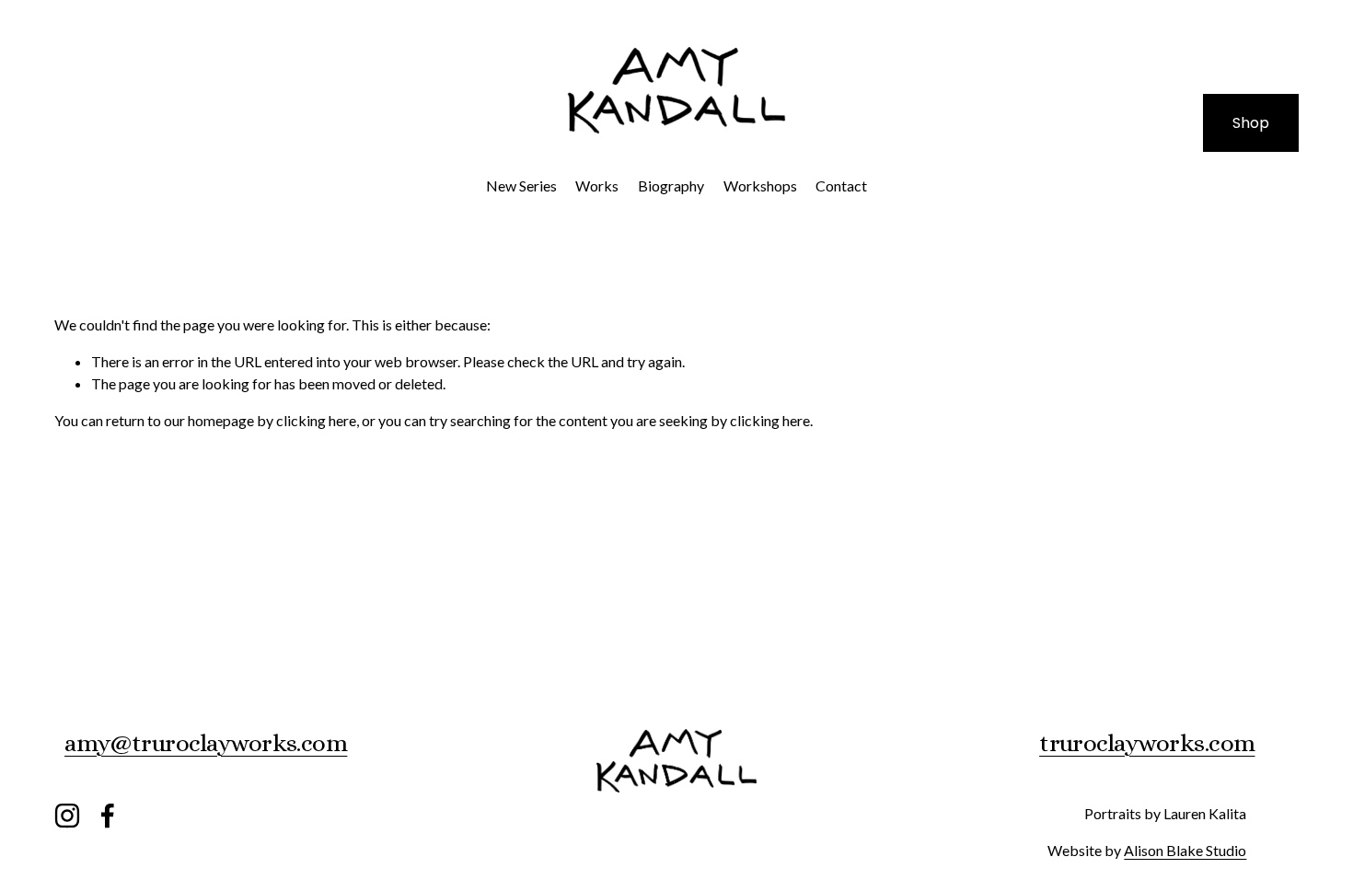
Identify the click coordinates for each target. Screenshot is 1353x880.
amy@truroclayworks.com (205, 743)
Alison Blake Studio (1185, 850)
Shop (1250, 122)
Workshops (760, 185)
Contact (841, 185)
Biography (671, 185)
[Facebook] (108, 815)
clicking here (316, 420)
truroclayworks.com (1147, 743)
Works (597, 185)
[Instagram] (67, 815)
